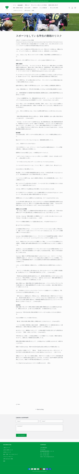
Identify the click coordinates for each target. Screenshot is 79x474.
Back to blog (40, 409)
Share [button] (18, 404)
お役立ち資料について (8, 449)
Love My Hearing (37, 471)
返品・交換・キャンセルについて (10, 454)
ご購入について (6, 447)
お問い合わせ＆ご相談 (8, 458)
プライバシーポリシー (8, 456)
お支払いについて (7, 452)
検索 (4, 461)
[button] (20, 5)
